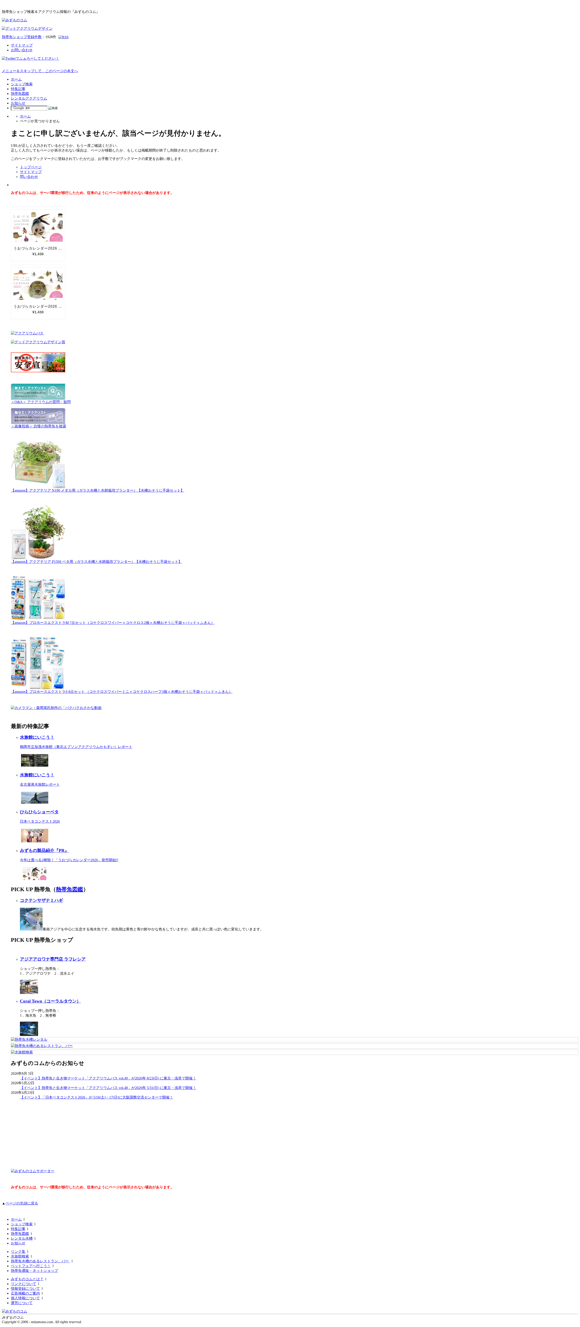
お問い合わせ (22, 50)
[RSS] (63, 37)
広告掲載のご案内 (25, 1293)
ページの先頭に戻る (21, 1203)
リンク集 (18, 1251)
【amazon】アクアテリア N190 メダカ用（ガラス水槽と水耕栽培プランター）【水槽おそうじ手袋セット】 (97, 490)
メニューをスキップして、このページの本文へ (40, 71)
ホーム (16, 79)
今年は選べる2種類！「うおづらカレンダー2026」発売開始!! (69, 860)
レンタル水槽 (22, 1238)
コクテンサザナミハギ (41, 900)
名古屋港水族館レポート (40, 784)
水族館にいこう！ (37, 737)
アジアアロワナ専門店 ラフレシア (53, 959)
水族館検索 (20, 1256)
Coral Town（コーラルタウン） (50, 1001)
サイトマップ (22, 45)
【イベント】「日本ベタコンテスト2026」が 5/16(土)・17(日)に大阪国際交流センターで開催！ (96, 1097)
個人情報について (25, 1298)
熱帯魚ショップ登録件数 (22, 37)
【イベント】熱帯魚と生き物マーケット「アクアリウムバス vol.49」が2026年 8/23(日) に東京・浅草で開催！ (108, 1078)
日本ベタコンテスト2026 (40, 821)
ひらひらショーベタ (39, 811)
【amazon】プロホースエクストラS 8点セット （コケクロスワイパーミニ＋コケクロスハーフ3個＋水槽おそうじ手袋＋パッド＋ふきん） (121, 692)
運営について (22, 1303)
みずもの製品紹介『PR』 (44, 850)
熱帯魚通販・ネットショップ (34, 1271)
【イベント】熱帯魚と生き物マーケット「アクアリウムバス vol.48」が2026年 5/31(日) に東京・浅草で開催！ (108, 1088)
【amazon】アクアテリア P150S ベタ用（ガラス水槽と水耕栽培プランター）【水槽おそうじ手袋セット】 (96, 562)
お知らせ (18, 103)
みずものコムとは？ (27, 1279)
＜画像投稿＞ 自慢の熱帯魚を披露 (38, 426)
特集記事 (18, 89)
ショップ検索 (22, 84)
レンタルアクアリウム (29, 98)
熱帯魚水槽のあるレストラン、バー (40, 1261)
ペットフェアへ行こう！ (31, 1266)
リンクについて (23, 1284)
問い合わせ (29, 177)
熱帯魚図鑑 (20, 94)
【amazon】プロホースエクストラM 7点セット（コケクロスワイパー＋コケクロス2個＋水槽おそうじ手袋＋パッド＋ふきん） (113, 623)
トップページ (31, 167)
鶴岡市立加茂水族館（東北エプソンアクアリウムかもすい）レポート (76, 747)
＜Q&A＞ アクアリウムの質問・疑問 (41, 402)
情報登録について (25, 1288)
